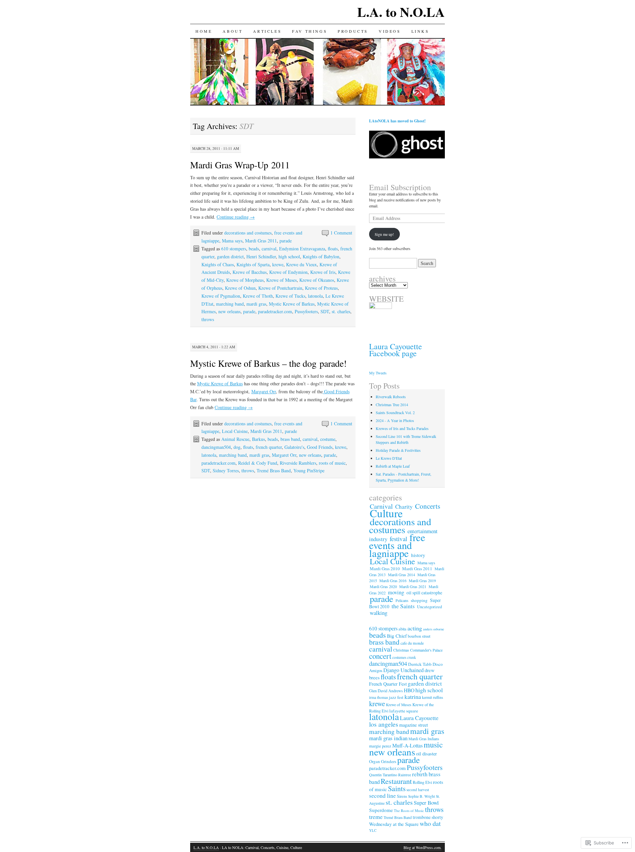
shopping (419, 600)
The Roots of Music (409, 810)
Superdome (381, 810)
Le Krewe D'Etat (389, 458)
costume (327, 439)
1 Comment (341, 233)
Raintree (404, 774)
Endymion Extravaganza (302, 248)
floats (333, 248)
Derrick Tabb (420, 664)
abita (402, 628)
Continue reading (236, 217)
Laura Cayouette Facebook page (395, 350)
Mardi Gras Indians (423, 738)
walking (378, 613)
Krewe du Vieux (301, 264)
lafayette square (403, 711)
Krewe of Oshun (240, 288)
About (232, 31)
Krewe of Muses (281, 280)
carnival (269, 248)
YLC (372, 830)
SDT (324, 311)
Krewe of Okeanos (316, 280)
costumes (399, 657)
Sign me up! (384, 234)
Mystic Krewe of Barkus (292, 304)
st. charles (341, 311)
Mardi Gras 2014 (401, 574)
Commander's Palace (426, 650)
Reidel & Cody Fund (257, 463)
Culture (386, 513)
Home (203, 31)
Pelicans (402, 600)
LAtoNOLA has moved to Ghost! (397, 121)
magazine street (413, 725)
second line (382, 795)
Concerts (427, 506)
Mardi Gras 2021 (412, 586)
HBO (409, 690)
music (433, 744)
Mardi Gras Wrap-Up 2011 (240, 164)
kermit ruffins (432, 697)
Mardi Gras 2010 (385, 569)
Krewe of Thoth (258, 296)
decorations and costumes (248, 233)
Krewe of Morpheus (245, 280)
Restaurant (396, 781)
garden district (230, 256)
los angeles (383, 724)
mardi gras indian (388, 738)
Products (353, 31)
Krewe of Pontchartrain (280, 288)
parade (285, 240)
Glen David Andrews (386, 690)
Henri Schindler (261, 256)
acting (414, 628)
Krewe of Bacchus (250, 272)
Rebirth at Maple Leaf (393, 466)
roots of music (332, 463)
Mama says (232, 240)
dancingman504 (216, 447)
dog (236, 447)
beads (254, 248)
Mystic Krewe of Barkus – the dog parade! (268, 363)
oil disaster (426, 753)
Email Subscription (400, 187)
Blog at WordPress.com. (422, 847)
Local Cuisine (235, 431)
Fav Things (309, 31)
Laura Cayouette (419, 718)
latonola (315, 296)
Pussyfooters (306, 311)
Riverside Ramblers (298, 463)
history (418, 555)
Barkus (258, 439)
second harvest (417, 789)
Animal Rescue (235, 439)
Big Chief (397, 635)
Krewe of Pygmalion (220, 296)
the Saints (403, 606)
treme (376, 817)
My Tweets (378, 372)
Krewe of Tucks (290, 296)
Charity (404, 506)
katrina (412, 697)
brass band (290, 439)
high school (289, 256)
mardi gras (256, 304)
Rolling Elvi (422, 782)
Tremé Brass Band (274, 470)
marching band (230, 304)
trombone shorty (428, 817)
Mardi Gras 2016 (392, 580)
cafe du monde (412, 643)
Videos (390, 31)
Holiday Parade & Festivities (398, 450)
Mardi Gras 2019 (422, 580)
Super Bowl (426, 802)
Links (420, 31)
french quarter (269, 447)
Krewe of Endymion (288, 272)
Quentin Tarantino (383, 774)
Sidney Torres (226, 470)
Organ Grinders (382, 761)
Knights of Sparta (253, 264)
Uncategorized (429, 607)
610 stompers (233, 248)
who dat (430, 823)
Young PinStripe (308, 470)
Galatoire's (294, 447)
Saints (396, 788)
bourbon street (419, 636)
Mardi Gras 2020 (383, 586)
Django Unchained (403, 670)
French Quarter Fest (388, 684)
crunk (411, 657)
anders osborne (433, 629)
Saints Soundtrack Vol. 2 (395, 412)
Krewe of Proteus (321, 288)
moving (396, 592)
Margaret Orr (263, 391)
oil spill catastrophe (424, 593)
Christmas (401, 650)
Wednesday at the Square (394, 824)
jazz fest (396, 697)
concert (380, 656)
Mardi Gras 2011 (261, 240)
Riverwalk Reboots (391, 396)
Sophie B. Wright (421, 796)
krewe (277, 264)
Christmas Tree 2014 (392, 404)
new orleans (229, 311)
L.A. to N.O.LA (401, 11)
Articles (267, 31)
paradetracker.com (275, 311)
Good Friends (319, 447)
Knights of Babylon (321, 256)
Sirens (402, 796)
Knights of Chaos (217, 264)
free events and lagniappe (397, 545)
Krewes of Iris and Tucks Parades (402, 428)
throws (207, 319)
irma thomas (378, 697)
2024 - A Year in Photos (395, 420)
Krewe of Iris (322, 272)
